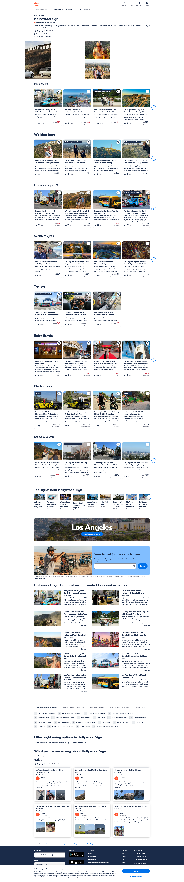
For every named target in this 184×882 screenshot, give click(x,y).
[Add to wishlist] (59, 91)
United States (45, 844)
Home (36, 844)
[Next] (153, 107)
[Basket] (131, 2)
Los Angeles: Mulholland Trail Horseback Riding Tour (91, 771)
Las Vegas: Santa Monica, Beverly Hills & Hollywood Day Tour (49, 771)
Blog (123, 859)
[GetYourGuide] (36, 4)
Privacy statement (39, 578)
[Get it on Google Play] (76, 854)
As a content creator (140, 856)
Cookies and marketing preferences (98, 862)
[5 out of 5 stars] (53, 775)
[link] (39, 502)
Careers (124, 856)
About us (124, 853)
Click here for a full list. (78, 743)
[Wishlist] (123, 2)
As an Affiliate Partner (140, 859)
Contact (90, 853)
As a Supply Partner (139, 853)
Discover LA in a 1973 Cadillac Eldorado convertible (127, 771)
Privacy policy (92, 859)
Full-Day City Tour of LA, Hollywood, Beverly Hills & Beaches (52, 807)
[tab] (47, 707)
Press (123, 862)
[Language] (139, 2)
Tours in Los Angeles (88, 844)
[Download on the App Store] (76, 862)
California (55, 844)
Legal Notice (92, 856)
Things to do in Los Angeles (70, 844)
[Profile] (146, 2)
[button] (39, 502)
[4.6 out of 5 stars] (40, 31)
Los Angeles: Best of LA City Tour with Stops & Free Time (90, 807)
